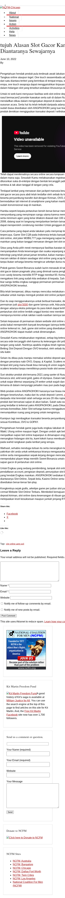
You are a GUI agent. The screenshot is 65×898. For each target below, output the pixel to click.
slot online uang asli (15, 544)
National (14, 17)
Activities (14, 28)
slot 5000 (23, 304)
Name (4, 585)
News (12, 35)
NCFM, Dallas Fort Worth (27, 871)
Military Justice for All (18, 700)
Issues (12, 20)
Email (4, 591)
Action (12, 24)
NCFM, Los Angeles (24, 878)
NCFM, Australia (22, 861)
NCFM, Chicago (22, 868)
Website (4, 597)
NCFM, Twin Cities (23, 875)
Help (12, 31)
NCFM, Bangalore (23, 864)
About (12, 12)
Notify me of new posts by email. (22, 609)
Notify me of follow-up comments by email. (27, 603)
